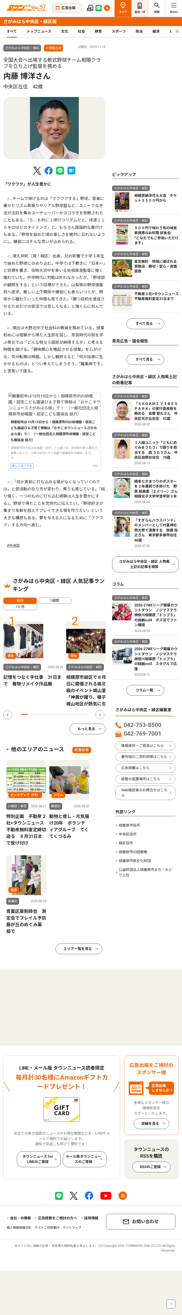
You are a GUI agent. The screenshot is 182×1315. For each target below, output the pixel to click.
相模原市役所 (129, 825)
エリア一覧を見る (77, 949)
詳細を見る (150, 1124)
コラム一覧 (144, 690)
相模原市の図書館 (133, 852)
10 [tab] (86, 714)
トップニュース (39, 31)
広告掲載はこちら (135, 768)
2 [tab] (31, 714)
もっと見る (86, 729)
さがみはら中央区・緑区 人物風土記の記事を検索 (144, 564)
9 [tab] (79, 714)
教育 (98, 31)
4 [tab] (45, 714)
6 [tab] (58, 714)
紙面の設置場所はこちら (140, 779)
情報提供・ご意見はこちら (142, 746)
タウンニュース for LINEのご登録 (37, 1159)
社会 (81, 31)
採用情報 (91, 1218)
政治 (139, 31)
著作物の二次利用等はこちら (144, 757)
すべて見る (144, 324)
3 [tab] (38, 714)
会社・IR (140, 12)
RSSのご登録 (150, 1167)
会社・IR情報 (20, 1218)
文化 (64, 31)
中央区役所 (127, 834)
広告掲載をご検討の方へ (57, 1218)
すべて (12, 31)
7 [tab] (65, 714)
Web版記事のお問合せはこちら (144, 793)
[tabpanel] (54, 128)
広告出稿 (68, 8)
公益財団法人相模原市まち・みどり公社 (145, 872)
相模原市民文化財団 (135, 861)
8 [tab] (72, 714)
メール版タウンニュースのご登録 (83, 1159)
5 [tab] (51, 714)
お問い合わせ (145, 1221)
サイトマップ (72, 1227)
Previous (7, 714)
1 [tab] (24, 714)
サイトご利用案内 (47, 1227)
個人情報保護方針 (19, 1227)
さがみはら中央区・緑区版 (30, 21)
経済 (156, 31)
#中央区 (13, 545)
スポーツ (119, 31)
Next (99, 714)
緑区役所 (126, 843)
